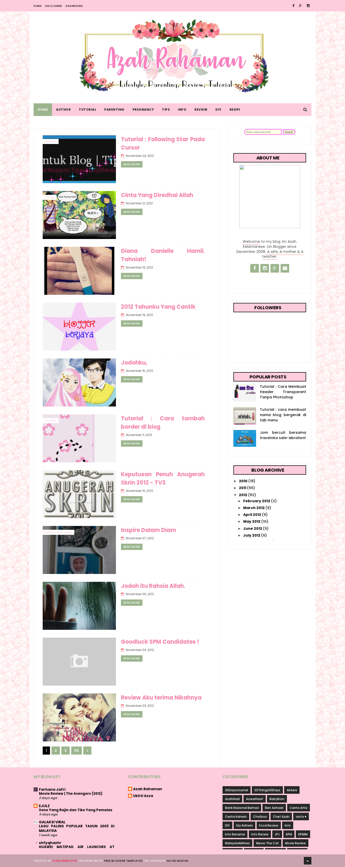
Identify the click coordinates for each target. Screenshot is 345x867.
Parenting (114, 109)
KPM (289, 834)
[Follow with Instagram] (264, 268)
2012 (243, 494)
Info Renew (259, 834)
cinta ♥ (49, 197)
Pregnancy (143, 109)
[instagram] (308, 5)
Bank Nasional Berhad (242, 808)
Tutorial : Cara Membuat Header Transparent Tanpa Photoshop (283, 392)
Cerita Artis (298, 808)
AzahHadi (232, 799)
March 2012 (254, 507)
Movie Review (295, 843)
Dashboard (74, 6)
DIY (218, 109)
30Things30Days (267, 790)
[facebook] (293, 5)
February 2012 (257, 500)
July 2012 (252, 535)
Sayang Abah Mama (58, 532)
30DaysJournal (236, 790)
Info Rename (235, 834)
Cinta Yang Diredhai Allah (157, 195)
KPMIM (303, 834)
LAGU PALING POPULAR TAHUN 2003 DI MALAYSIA (76, 828)
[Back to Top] (307, 860)
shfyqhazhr (50, 842)
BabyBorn (276, 799)
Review (200, 109)
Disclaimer (53, 6)
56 (76, 750)
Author (63, 109)
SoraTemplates (64, 861)
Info (182, 109)
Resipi (235, 109)
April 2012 (252, 514)
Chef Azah (281, 816)
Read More (132, 164)
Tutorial (87, 109)
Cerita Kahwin (236, 816)
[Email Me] (285, 268)
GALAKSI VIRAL (52, 822)
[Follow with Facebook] (254, 268)
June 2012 (253, 528)
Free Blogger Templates (123, 861)
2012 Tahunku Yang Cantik (158, 307)
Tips (166, 109)
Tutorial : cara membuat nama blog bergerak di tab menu (283, 415)
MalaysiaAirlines (237, 843)
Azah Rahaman (147, 789)
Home (37, 6)
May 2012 (252, 521)
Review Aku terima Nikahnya (161, 698)
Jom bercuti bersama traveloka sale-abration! (283, 435)
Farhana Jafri (52, 789)
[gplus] (300, 5)
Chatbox (260, 816)
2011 (243, 487)
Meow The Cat (267, 843)
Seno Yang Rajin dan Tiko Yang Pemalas (75, 810)
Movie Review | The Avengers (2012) (70, 793)
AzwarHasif (254, 799)
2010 (243, 481)
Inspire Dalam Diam (148, 530)
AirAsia (292, 790)
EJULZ (44, 805)
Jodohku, (134, 363)
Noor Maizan (177, 861)
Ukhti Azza (143, 796)
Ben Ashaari (274, 808)
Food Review (268, 825)
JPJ (277, 834)
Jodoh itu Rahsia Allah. (153, 586)
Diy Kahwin (244, 825)
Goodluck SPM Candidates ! (160, 642)
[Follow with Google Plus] (274, 268)
